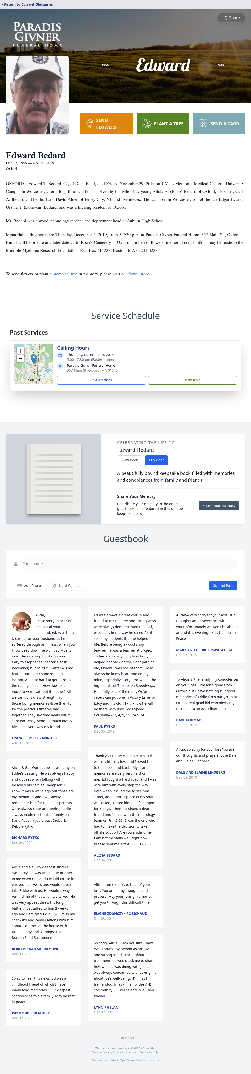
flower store (138, 274)
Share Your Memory (219, 505)
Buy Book (156, 460)
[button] (34, 359)
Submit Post (223, 585)
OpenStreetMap (131, 1060)
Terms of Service (138, 1052)
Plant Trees (192, 380)
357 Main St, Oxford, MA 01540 (92, 370)
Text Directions (101, 380)
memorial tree (65, 274)
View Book (129, 460)
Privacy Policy (111, 1052)
